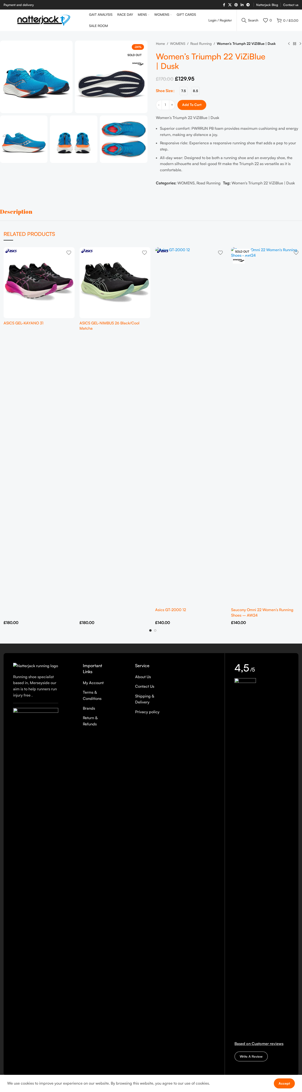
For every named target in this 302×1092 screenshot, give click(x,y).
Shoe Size (164, 90)
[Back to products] (294, 44)
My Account (93, 682)
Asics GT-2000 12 (170, 609)
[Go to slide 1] (150, 630)
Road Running (201, 43)
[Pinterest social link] (236, 5)
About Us (143, 676)
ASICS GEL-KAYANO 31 (23, 323)
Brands (89, 708)
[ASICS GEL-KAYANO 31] (39, 282)
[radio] (183, 91)
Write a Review (251, 1056)
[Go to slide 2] (155, 630)
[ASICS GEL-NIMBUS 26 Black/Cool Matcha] (115, 282)
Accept (284, 1083)
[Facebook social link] (224, 5)
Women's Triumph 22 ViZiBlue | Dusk (263, 183)
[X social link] (230, 5)
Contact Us (144, 686)
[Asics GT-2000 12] (190, 426)
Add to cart (191, 105)
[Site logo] (44, 19)
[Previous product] (289, 44)
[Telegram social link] (248, 5)
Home (160, 43)
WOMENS (177, 43)
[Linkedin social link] (242, 5)
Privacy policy (147, 711)
